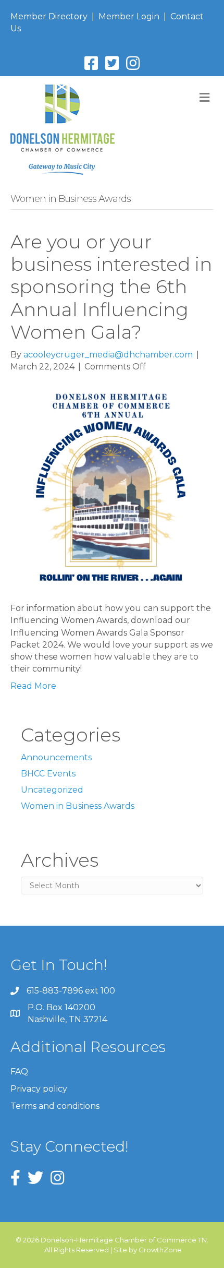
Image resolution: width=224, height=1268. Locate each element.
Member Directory (49, 16)
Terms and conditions (54, 1106)
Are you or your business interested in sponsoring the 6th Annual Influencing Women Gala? (111, 286)
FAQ (19, 1071)
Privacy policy (38, 1089)
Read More (33, 686)
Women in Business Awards (77, 806)
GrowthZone (160, 1250)
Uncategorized (52, 790)
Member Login (128, 16)
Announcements (56, 757)
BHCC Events (48, 774)
